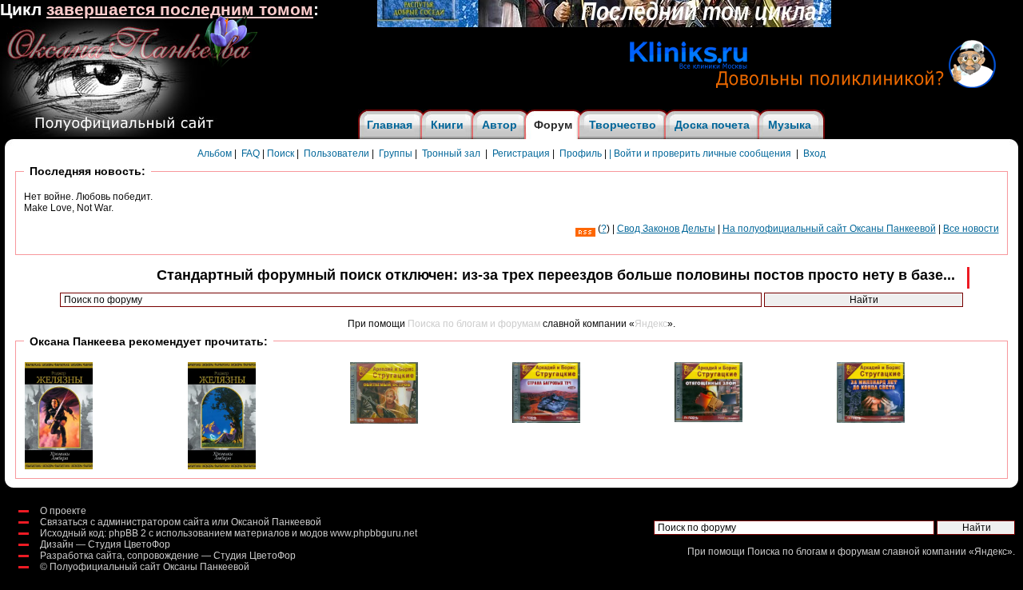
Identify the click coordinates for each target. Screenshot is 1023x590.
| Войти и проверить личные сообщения (700, 153)
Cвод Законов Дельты (666, 228)
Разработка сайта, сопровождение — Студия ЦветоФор (168, 555)
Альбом (214, 153)
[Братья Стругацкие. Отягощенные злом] (708, 419)
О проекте (63, 510)
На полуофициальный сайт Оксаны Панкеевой (829, 228)
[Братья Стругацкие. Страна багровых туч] (546, 419)
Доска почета (712, 124)
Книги (447, 124)
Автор (499, 124)
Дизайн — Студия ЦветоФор (105, 544)
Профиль (580, 153)
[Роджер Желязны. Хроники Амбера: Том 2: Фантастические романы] (222, 466)
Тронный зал (451, 153)
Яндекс (651, 323)
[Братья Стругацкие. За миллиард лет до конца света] (871, 419)
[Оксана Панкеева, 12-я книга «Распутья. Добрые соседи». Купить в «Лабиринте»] (604, 24)
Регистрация (521, 153)
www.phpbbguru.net (373, 533)
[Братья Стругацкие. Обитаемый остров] (384, 420)
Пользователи (336, 153)
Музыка (789, 124)
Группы (395, 153)
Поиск (280, 153)
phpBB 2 (127, 533)
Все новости (971, 228)
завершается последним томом (179, 9)
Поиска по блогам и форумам (474, 323)
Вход (814, 153)
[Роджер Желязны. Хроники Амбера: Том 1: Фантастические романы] (59, 466)
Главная (389, 124)
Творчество (622, 124)
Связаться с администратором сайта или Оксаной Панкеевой (180, 522)
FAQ (250, 153)
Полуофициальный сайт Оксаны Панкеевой (149, 566)
